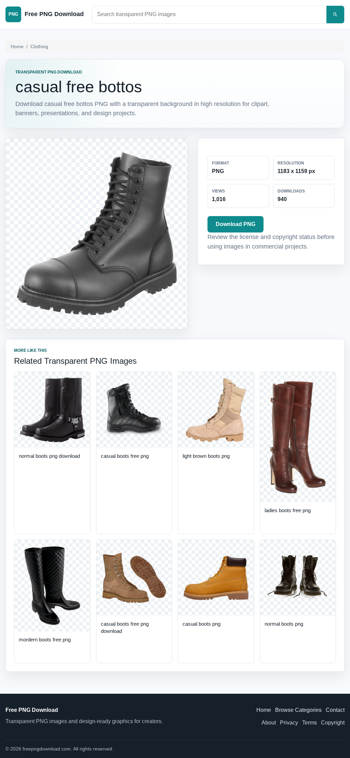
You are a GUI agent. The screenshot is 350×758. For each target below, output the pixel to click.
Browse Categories (298, 710)
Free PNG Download (31, 710)
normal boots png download (49, 456)
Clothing (39, 46)
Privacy (289, 723)
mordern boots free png (45, 639)
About (268, 723)
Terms (309, 723)
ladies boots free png (288, 510)
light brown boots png (206, 456)
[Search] (335, 14)
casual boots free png (125, 456)
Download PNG (235, 224)
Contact (335, 710)
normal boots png (284, 624)
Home (17, 46)
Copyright (333, 723)
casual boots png (201, 624)
